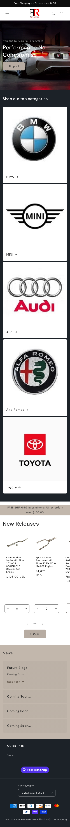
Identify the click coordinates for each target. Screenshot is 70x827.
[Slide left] (27, 624)
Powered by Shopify (41, 819)
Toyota (11, 487)
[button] (7, 13)
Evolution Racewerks (21, 819)
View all (35, 634)
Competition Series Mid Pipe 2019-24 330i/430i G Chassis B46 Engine (15, 564)
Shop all (13, 66)
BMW (10, 177)
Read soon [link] (13, 682)
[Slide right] (43, 624)
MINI (9, 255)
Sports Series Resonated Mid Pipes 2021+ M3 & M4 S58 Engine (46, 562)
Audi (9, 332)
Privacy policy (60, 819)
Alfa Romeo (15, 410)
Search (11, 755)
